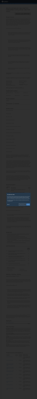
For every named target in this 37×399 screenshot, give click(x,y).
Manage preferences (22, 204)
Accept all (28, 204)
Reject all (8, 204)
